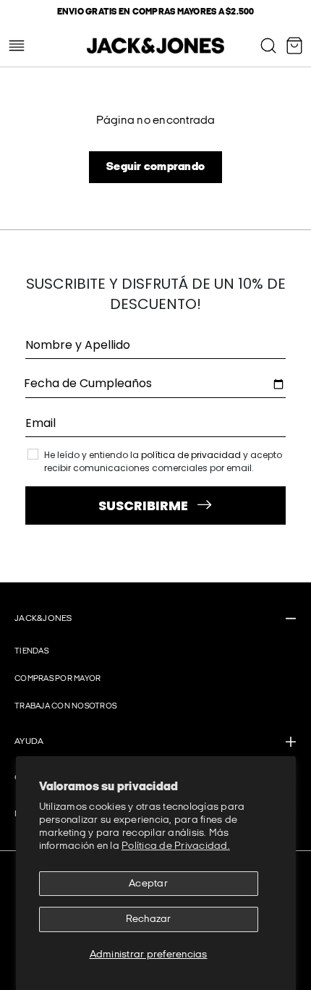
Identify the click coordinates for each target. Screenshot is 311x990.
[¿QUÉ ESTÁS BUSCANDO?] (268, 45)
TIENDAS (31, 651)
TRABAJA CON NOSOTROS (65, 706)
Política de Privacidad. (176, 845)
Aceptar (148, 883)
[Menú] (16, 45)
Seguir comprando (155, 167)
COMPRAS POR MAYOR (57, 678)
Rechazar (148, 919)
